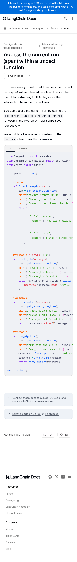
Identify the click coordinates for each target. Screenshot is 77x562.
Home (9, 529)
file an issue (52, 413)
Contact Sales (14, 513)
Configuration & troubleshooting (13, 46)
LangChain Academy (18, 506)
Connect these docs (24, 397)
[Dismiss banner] (71, 6)
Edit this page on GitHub (26, 413)
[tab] (10, 148)
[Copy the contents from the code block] (68, 148)
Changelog (12, 500)
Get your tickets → (48, 10)
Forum (9, 493)
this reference (42, 139)
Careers (10, 542)
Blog (8, 548)
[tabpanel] (38, 263)
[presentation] (38, 263)
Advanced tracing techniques (52, 46)
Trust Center (13, 535)
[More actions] (72, 18)
